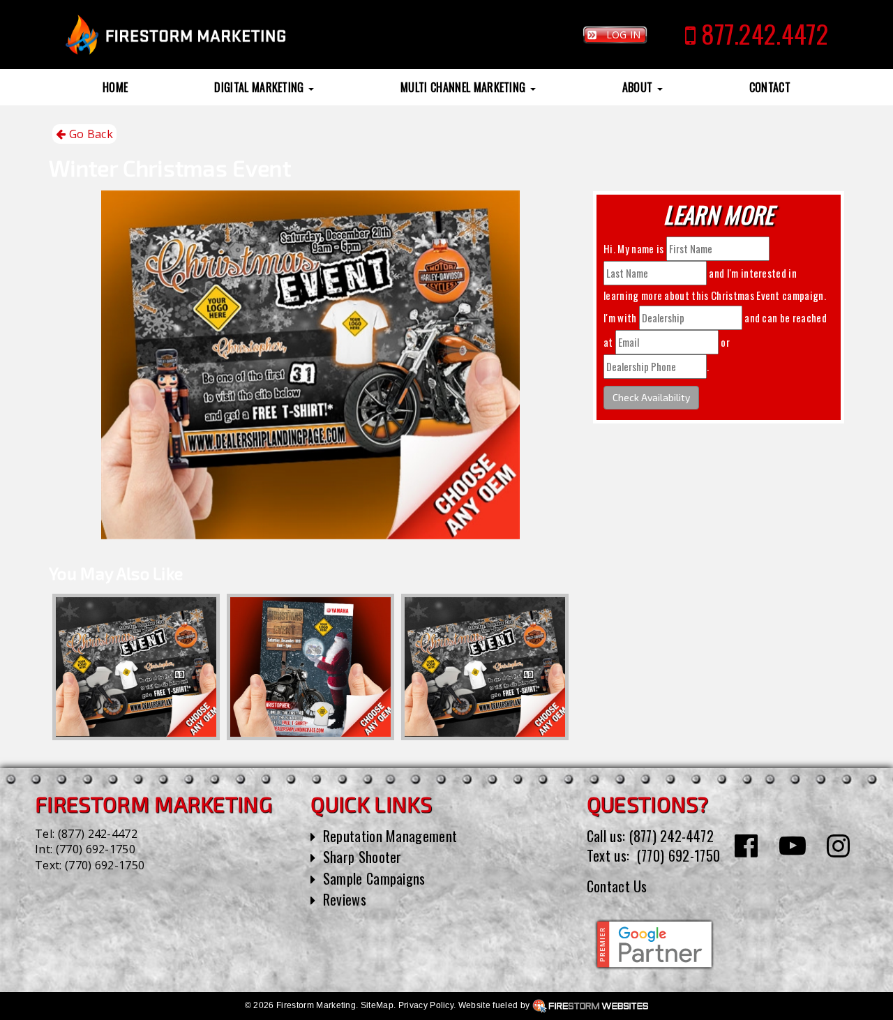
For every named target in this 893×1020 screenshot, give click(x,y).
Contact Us (617, 886)
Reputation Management (390, 835)
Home (115, 87)
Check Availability (651, 397)
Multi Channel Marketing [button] (464, 87)
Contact (769, 87)
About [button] (639, 87)
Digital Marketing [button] (260, 87)
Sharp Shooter (362, 856)
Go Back (89, 134)
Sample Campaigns (374, 878)
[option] (136, 667)
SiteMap (377, 1005)
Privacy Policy (425, 1005)
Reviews (344, 899)
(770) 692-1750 (95, 849)
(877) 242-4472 (97, 833)
